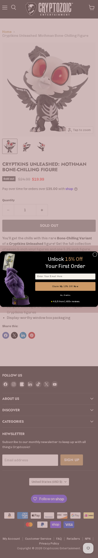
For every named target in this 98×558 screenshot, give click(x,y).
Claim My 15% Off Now (65, 286)
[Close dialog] (95, 254)
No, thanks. (65, 295)
